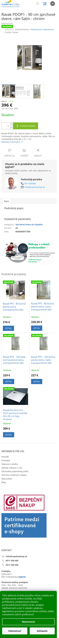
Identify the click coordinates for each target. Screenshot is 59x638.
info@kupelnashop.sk (34, 187)
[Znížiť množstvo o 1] (11, 127)
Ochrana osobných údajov (13, 475)
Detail (8, 328)
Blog (3, 482)
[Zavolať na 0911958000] (20, 4)
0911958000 (30, 183)
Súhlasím (42, 631)
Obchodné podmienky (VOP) (14, 471)
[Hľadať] (37, 3)
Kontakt (5, 456)
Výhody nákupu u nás (11, 467)
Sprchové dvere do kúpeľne (29, 224)
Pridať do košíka (27, 125)
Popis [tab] (6, 201)
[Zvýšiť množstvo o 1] (11, 124)
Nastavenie (28, 621)
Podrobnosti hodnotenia (42, 29)
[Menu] (52, 3)
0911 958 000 (12, 560)
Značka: (11, 32)
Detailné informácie (10, 142)
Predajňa (5, 460)
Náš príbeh (6, 478)
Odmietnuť (14, 631)
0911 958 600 (12, 564)
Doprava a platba (9, 464)
